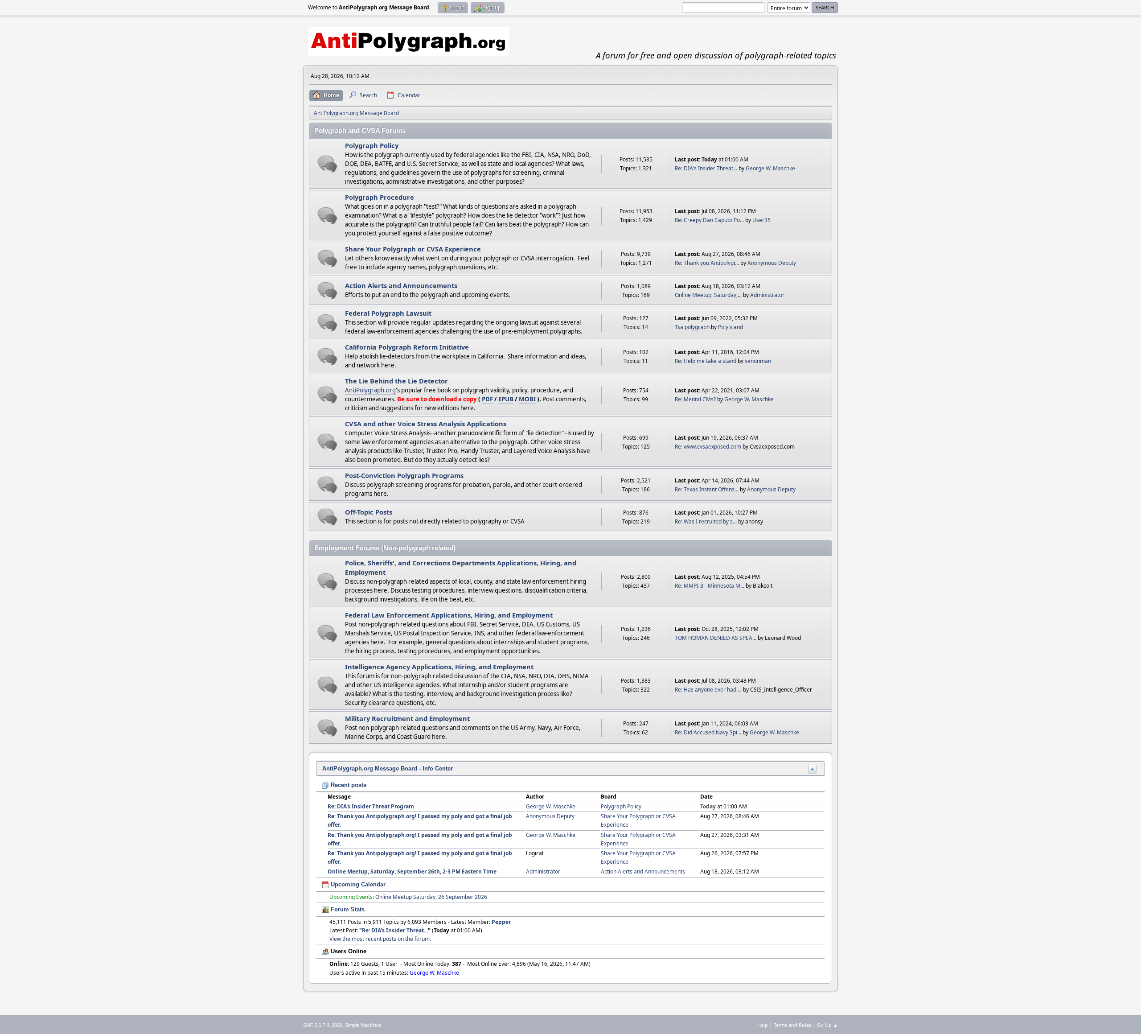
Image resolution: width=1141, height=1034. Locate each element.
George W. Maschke (770, 168)
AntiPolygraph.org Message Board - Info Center (387, 768)
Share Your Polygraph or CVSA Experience (413, 248)
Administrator (767, 295)
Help (762, 1025)
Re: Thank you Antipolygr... (707, 263)
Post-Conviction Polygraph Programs (404, 475)
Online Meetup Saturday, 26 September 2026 (431, 897)
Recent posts (347, 785)
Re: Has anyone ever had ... (708, 689)
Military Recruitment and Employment (407, 718)
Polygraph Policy (371, 145)
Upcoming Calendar (357, 884)
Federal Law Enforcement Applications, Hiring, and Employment (449, 614)
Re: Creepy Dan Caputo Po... (709, 220)
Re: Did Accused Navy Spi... (708, 732)
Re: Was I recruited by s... (706, 521)
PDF (487, 399)
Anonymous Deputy (771, 263)
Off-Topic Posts (368, 511)
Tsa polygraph (692, 327)
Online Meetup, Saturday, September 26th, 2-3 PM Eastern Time (412, 871)
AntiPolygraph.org (370, 390)
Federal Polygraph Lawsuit (388, 313)
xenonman (758, 361)
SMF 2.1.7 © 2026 (322, 1025)
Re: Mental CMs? (695, 399)
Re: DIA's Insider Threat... (706, 168)
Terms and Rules (792, 1025)
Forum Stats (347, 909)
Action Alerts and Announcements (401, 285)
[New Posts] (327, 164)
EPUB (505, 399)
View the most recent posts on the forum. (380, 939)
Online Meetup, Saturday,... (708, 295)
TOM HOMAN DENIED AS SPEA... (715, 638)
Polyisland (730, 327)
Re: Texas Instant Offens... (707, 489)
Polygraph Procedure (379, 197)
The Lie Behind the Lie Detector (396, 380)
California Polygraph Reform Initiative (407, 346)
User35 (761, 220)
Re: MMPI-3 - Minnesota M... (709, 585)
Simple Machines (363, 1025)
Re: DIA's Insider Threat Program (371, 806)
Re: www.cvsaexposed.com (708, 446)
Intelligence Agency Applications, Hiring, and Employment (439, 666)
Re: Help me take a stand (705, 361)
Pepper (501, 922)
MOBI (527, 399)
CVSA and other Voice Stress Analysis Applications (425, 423)
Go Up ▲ (827, 1025)
